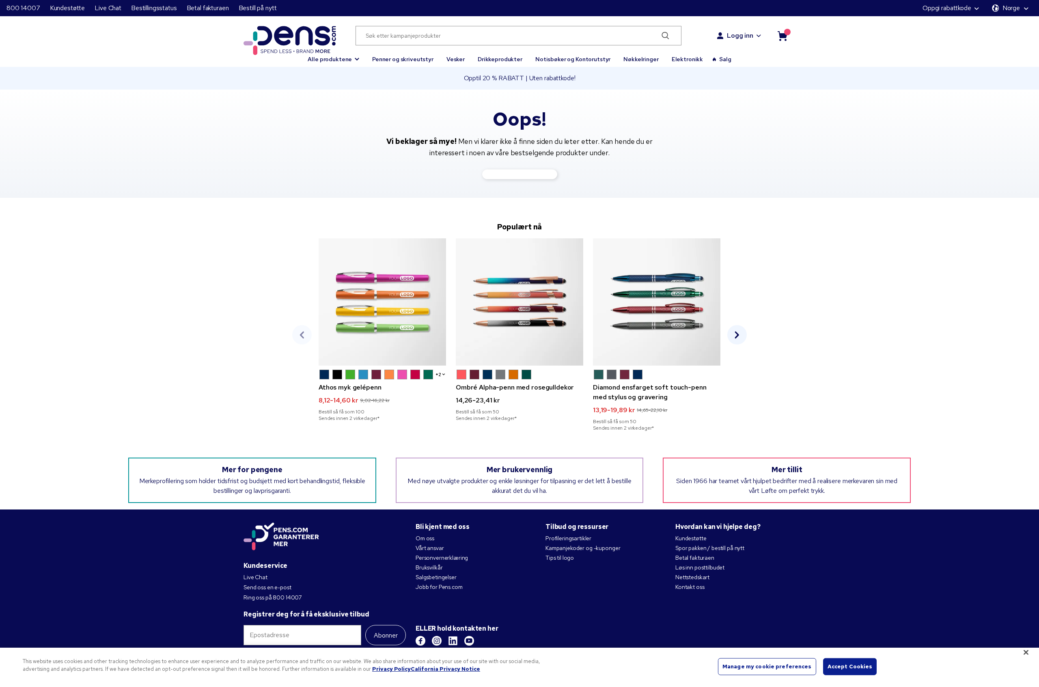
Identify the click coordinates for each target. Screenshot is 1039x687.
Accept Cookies (850, 666)
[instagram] (437, 641)
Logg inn (740, 35)
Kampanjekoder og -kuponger (582, 548)
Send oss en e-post (267, 587)
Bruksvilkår (429, 567)
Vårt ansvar (430, 548)
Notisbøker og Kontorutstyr (572, 59)
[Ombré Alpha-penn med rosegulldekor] (519, 302)
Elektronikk (687, 59)
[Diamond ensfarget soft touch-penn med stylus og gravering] (656, 302)
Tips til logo (559, 557)
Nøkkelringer (640, 59)
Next (737, 335)
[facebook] (420, 641)
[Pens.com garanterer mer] (281, 537)
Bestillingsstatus (154, 8)
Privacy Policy (391, 669)
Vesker (455, 59)
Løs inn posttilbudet (699, 567)
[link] (382, 330)
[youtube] (469, 641)
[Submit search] (665, 36)
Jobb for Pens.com (439, 587)
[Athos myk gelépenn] (382, 302)
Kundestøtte (67, 8)
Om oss (425, 538)
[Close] (1026, 652)
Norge (1011, 8)
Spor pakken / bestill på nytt (709, 548)
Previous (302, 335)
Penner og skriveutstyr (402, 59)
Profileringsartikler (568, 538)
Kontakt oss (689, 587)
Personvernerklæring (442, 557)
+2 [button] (438, 374)
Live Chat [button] (108, 8)
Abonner (386, 635)
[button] (333, 55)
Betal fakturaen (208, 8)
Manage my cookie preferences (767, 666)
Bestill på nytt (258, 8)
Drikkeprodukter (500, 59)
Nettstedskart (692, 577)
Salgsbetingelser (436, 577)
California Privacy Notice (445, 669)
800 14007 (23, 8)
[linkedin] (453, 641)
